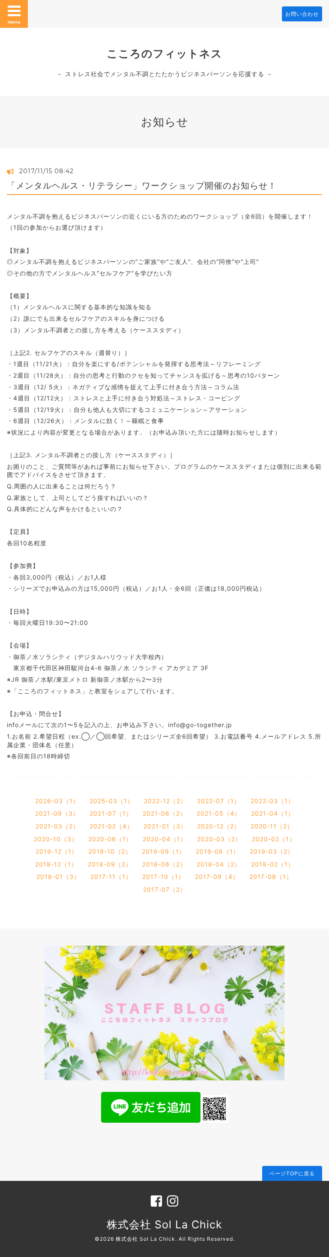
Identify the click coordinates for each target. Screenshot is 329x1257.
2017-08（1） (271, 876)
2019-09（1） (163, 851)
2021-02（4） (111, 826)
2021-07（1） (111, 813)
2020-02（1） (274, 839)
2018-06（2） (164, 864)
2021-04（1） (272, 813)
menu (14, 21)
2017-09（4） (217, 876)
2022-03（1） (272, 800)
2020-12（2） (218, 826)
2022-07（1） (218, 800)
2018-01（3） (58, 876)
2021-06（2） (164, 813)
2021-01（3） (165, 826)
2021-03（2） (57, 826)
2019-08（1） (217, 851)
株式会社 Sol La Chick (164, 1224)
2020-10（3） (56, 839)
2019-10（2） (110, 851)
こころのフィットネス (164, 53)
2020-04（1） (165, 839)
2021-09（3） (57, 813)
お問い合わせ (302, 14)
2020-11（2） (272, 826)
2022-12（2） (165, 800)
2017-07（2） (164, 889)
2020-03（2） (219, 839)
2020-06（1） (110, 839)
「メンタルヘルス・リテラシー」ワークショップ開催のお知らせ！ (142, 185)
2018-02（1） (272, 864)
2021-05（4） (219, 813)
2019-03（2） (272, 851)
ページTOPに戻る (292, 1173)
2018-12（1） (56, 864)
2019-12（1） (57, 851)
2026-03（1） (57, 800)
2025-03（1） (112, 800)
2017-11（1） (111, 876)
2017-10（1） (163, 876)
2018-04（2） (219, 864)
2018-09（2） (110, 864)
